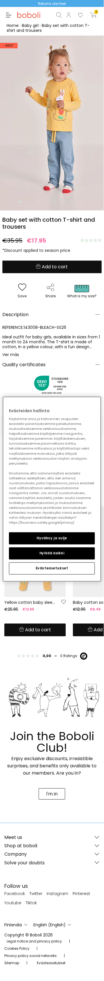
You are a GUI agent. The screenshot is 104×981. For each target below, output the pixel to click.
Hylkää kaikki (51, 553)
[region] (52, 489)
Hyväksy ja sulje (52, 538)
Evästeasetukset (52, 568)
